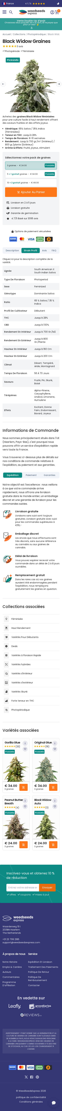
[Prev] (3, 84)
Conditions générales (31, 1101)
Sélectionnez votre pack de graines (28, 157)
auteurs (7, 972)
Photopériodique (37, 34)
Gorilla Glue (12, 742)
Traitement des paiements (43, 967)
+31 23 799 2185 (11, 939)
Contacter (34, 985)
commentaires (11, 977)
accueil (7, 34)
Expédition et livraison (40, 962)
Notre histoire (10, 962)
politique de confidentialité (31, 1097)
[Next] (58, 84)
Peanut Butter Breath (14, 801)
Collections (19, 34)
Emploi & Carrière (12, 967)
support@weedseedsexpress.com (21, 942)
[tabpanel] (31, 336)
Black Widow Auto (42, 801)
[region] (31, 24)
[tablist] (31, 250)
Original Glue (43, 742)
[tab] (12, 250)
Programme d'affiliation (9, 984)
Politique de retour (38, 972)
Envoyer (47, 887)
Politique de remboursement (37, 978)
